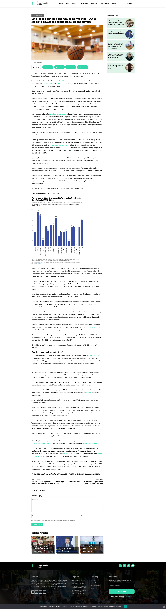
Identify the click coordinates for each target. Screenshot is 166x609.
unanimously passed (59, 145)
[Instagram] (124, 565)
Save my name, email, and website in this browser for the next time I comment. (55, 520)
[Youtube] (133, 565)
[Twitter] (128, 565)
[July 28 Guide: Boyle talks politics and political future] (67, 544)
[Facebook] (120, 565)
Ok (125, 606)
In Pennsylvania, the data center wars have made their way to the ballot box (41, 549)
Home (35, 15)
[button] (131, 3)
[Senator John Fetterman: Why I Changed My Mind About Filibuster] (129, 56)
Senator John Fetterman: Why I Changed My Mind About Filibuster (115, 55)
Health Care (37, 543)
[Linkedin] (40, 592)
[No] (164, 607)
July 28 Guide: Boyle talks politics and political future (65, 550)
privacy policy (127, 596)
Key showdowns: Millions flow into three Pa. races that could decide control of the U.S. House (90, 548)
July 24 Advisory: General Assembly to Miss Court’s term (115, 66)
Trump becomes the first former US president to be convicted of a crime (86, 482)
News (59, 544)
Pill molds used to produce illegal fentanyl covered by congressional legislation (47, 482)
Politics (40, 15)
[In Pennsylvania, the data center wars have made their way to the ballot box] (42, 544)
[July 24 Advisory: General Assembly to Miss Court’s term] (129, 67)
